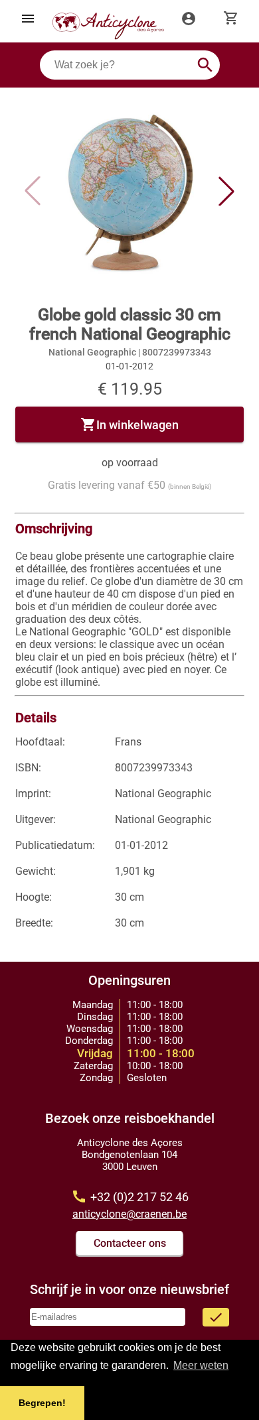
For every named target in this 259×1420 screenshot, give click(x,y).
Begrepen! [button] (42, 1402)
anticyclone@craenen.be (129, 1214)
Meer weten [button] (200, 1365)
